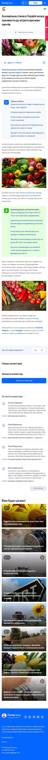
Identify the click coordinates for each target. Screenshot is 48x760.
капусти (19, 73)
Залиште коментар (12, 374)
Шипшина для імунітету (17, 416)
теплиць (35, 319)
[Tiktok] (42, 717)
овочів (22, 193)
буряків (39, 70)
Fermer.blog (4, 8)
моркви (5, 73)
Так (35, 350)
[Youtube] (38, 717)
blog (7, 3)
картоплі (11, 73)
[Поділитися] (44, 62)
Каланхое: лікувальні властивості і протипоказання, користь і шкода (21, 481)
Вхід (35, 3)
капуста (5, 196)
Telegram (5, 331)
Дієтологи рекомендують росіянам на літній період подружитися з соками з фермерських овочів (25, 250)
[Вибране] (44, 3)
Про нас (4, 742)
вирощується (26, 196)
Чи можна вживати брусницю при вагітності (25, 459)
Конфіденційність (7, 737)
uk (25, 3)
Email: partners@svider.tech (11, 753)
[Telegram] (34, 717)
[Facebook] (25, 717)
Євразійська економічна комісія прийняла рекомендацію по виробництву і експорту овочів (27, 224)
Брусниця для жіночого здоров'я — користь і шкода (25, 438)
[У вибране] (42, 508)
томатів (28, 319)
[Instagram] (29, 717)
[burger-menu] (44, 8)
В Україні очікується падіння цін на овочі (26, 112)
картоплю (31, 193)
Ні (42, 350)
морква (38, 193)
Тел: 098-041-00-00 (8, 750)
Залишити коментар (24, 381)
